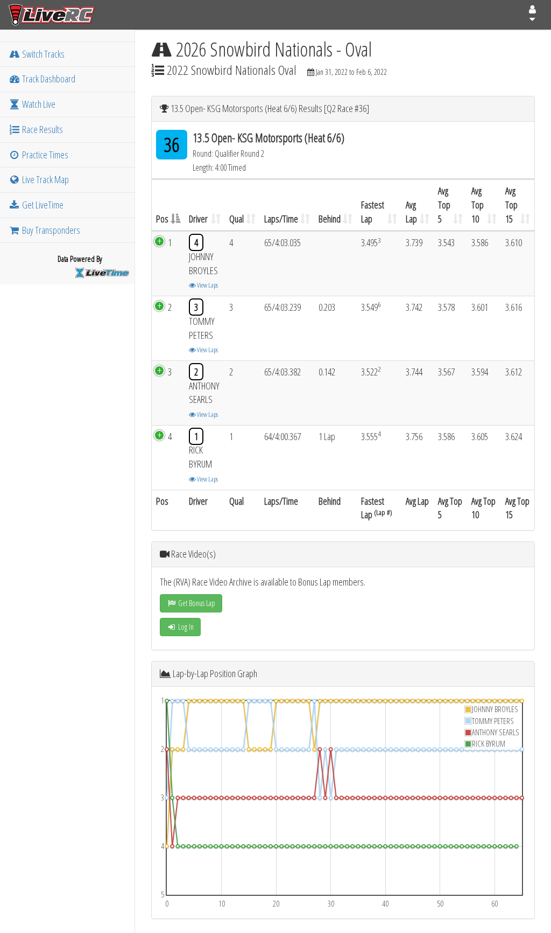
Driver (198, 218)
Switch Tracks (42, 53)
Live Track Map (44, 179)
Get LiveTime (41, 204)
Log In (185, 627)
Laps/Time (281, 218)
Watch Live (37, 104)
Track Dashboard (47, 78)
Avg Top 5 (444, 204)
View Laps (207, 285)
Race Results (41, 129)
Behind (330, 218)
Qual (236, 218)
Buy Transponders (50, 230)
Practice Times (44, 154)
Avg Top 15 (511, 204)
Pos (162, 218)
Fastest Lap (372, 211)
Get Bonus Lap (195, 603)
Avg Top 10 (477, 204)
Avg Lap (411, 211)
